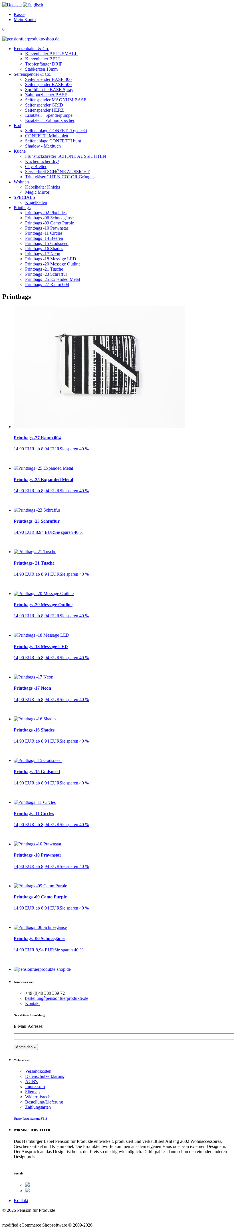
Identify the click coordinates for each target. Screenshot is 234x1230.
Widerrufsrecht (38, 1096)
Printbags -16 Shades (34, 730)
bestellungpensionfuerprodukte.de (56, 998)
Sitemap (32, 1091)
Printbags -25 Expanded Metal (43, 479)
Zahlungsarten (38, 1107)
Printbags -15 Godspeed (37, 771)
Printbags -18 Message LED (41, 646)
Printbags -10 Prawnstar (37, 855)
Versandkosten (38, 1071)
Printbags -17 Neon (32, 688)
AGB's (31, 1081)
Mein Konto (25, 19)
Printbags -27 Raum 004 (37, 437)
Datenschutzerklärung (44, 1076)
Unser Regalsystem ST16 (31, 1118)
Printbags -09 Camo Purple (40, 896)
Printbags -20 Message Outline (43, 604)
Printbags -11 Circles (34, 813)
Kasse (19, 14)
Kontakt (32, 1003)
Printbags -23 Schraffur (37, 521)
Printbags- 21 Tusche (34, 563)
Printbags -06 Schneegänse (39, 938)
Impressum (35, 1086)
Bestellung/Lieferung (44, 1102)
